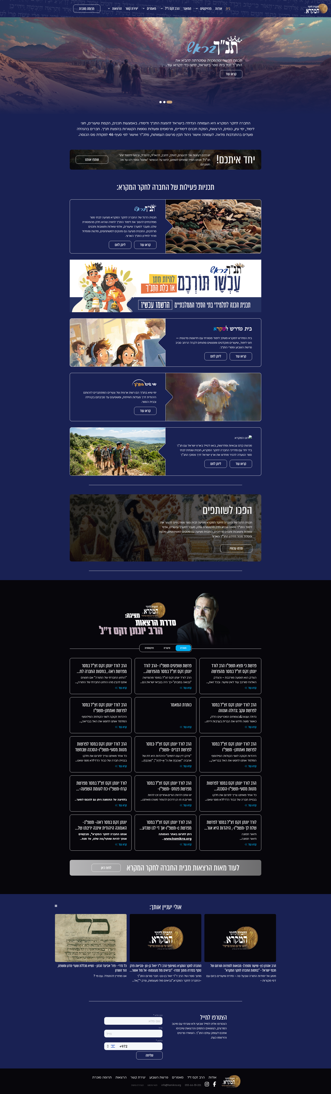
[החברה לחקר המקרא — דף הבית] (316, 8)
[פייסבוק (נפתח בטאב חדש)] (214, 1084)
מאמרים (183, 648)
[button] (203, 8)
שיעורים (167, 648)
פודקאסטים (149, 648)
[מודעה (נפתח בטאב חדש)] (165, 286)
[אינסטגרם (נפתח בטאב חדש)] (207, 1084)
